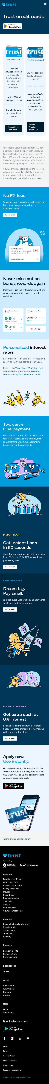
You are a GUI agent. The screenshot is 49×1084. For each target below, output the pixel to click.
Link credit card (10, 882)
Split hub (7, 901)
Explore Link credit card (12, 128)
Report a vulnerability (12, 1070)
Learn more (10, 215)
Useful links (8, 1065)
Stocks (6, 904)
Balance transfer (11, 898)
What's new (8, 988)
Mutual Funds (9, 907)
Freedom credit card (12, 879)
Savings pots (9, 930)
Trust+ (6, 971)
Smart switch (9, 927)
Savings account (11, 888)
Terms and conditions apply (16, 838)
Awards (6, 995)
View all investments (13, 910)
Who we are (8, 985)
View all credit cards (12, 885)
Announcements (9, 1060)
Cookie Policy (9, 1056)
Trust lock (7, 933)
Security (7, 936)
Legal (5, 1046)
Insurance (8, 891)
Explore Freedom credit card (33, 127)
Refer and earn (10, 957)
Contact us (8, 1012)
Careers (7, 992)
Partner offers (10, 954)
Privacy (6, 1051)
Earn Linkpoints (10, 950)
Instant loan (9, 895)
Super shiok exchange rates (16, 924)
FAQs (5, 1009)
